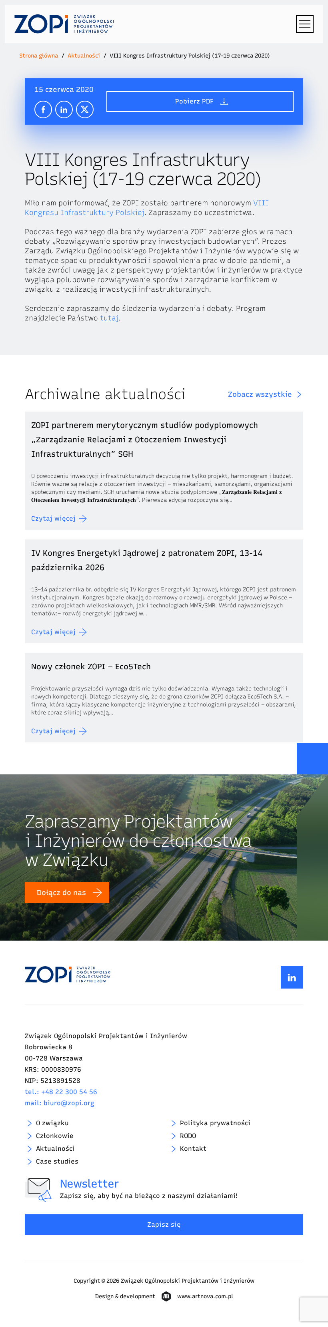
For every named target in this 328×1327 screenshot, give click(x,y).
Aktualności (84, 55)
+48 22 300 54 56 (69, 1092)
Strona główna (38, 55)
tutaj (109, 318)
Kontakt (193, 1148)
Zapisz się (164, 1224)
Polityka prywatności (215, 1123)
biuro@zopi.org (69, 1103)
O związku (52, 1123)
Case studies (57, 1161)
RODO (188, 1136)
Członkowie (55, 1136)
